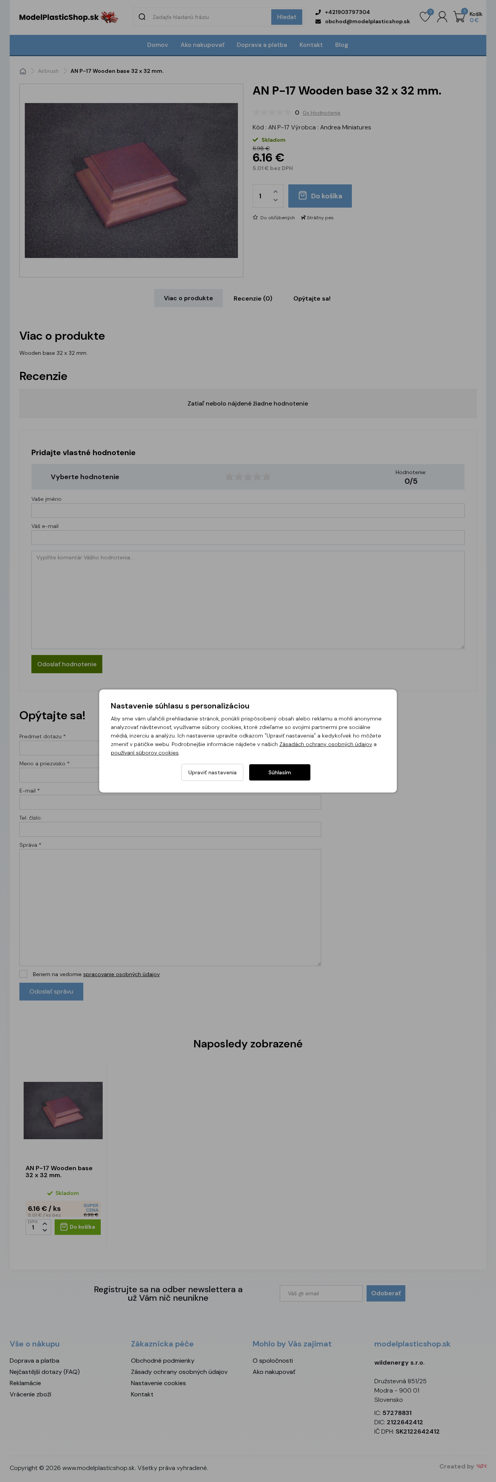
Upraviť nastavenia (212, 772)
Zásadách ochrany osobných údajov (325, 744)
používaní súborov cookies (145, 752)
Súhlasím (280, 772)
